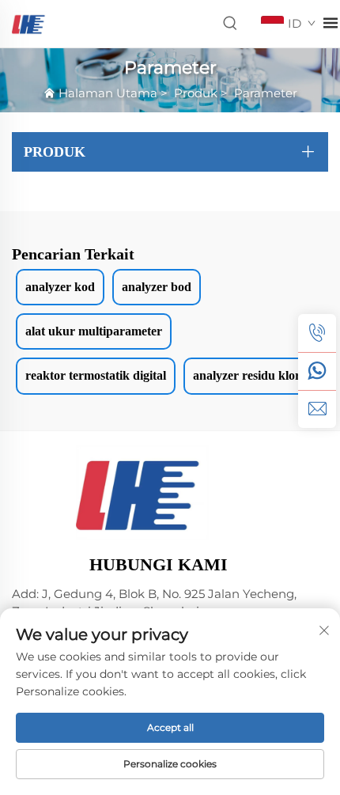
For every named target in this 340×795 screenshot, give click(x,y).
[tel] (317, 333)
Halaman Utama (108, 92)
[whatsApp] (317, 371)
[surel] (317, 409)
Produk (195, 92)
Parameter (265, 92)
